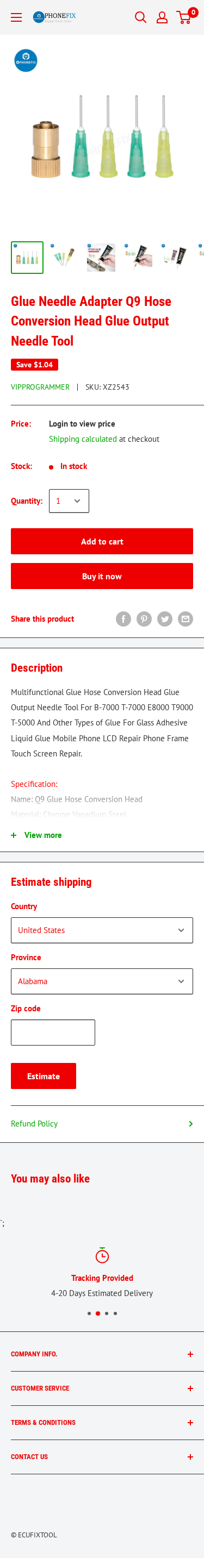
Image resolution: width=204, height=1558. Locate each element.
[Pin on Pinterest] (144, 619)
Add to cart (102, 541)
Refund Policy (34, 1123)
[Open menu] (16, 17)
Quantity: (26, 501)
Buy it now (102, 576)
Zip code (26, 1008)
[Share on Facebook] (123, 619)
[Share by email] (185, 619)
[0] (184, 17)
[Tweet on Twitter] (164, 619)
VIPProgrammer (40, 387)
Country (24, 906)
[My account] (162, 17)
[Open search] (141, 17)
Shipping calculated (83, 439)
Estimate (43, 1076)
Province (26, 957)
